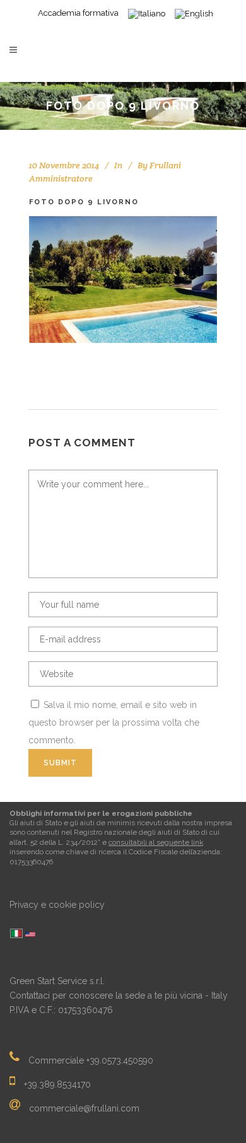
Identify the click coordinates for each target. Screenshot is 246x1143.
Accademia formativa (78, 13)
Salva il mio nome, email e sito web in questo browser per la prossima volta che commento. (113, 722)
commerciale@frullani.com (84, 1108)
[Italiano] (16, 934)
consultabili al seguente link (155, 842)
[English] (30, 935)
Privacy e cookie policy (57, 905)
